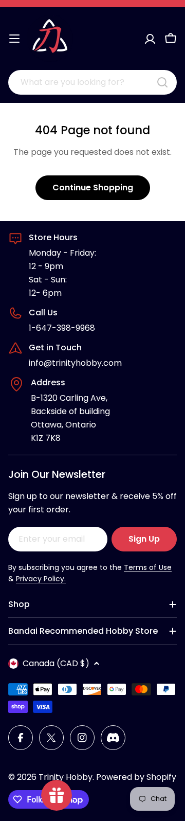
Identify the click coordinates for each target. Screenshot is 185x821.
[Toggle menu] (14, 38)
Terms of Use (148, 567)
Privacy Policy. (41, 579)
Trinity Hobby (65, 777)
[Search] (162, 82)
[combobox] (92, 82)
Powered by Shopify (136, 777)
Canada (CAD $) (56, 663)
